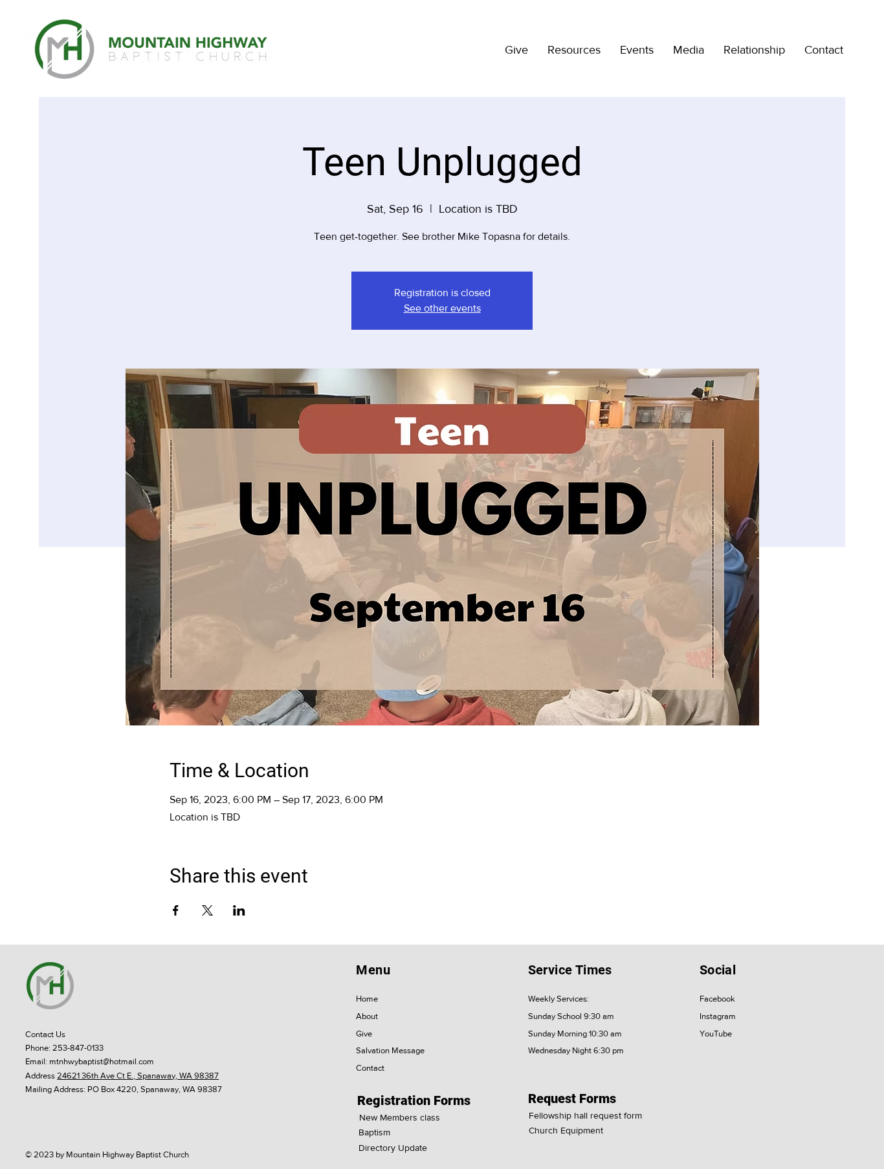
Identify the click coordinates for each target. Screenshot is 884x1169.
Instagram (718, 1016)
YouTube (716, 1033)
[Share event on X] (207, 910)
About (367, 1016)
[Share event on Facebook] (176, 910)
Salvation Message (390, 1050)
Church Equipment (566, 1130)
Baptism (374, 1132)
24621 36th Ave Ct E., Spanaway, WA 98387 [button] (138, 1075)
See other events (442, 308)
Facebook (717, 998)
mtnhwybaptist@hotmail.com (101, 1061)
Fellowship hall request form (585, 1115)
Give (364, 1033)
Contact (370, 1068)
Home (367, 998)
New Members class (399, 1117)
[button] (574, 49)
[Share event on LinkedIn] (239, 910)
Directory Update (393, 1147)
